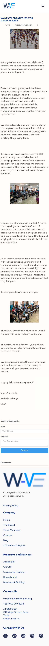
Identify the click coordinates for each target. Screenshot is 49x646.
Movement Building (13, 582)
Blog (5, 540)
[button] (43, 6)
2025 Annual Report (14, 546)
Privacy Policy (10, 506)
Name (3, 426)
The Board (9, 525)
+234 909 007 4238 (13, 604)
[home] (8, 6)
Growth (7, 567)
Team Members (11, 530)
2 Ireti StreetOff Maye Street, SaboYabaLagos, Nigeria (15, 614)
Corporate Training (13, 572)
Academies (9, 562)
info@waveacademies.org (17, 599)
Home (6, 520)
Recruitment (10, 577)
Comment (4, 436)
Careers (7, 535)
